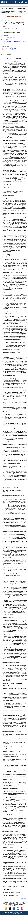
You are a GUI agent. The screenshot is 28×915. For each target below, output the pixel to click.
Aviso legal (5, 903)
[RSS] (6, 909)
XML (14, 48)
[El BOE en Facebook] (14, 909)
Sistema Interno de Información (11, 904)
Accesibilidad (12, 903)
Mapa (23, 902)
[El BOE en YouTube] (22, 909)
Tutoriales (21, 904)
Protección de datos (20, 903)
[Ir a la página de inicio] (4, 2)
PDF (6, 48)
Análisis (9, 54)
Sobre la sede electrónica (14, 902)
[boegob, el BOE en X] (10, 909)
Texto (2, 54)
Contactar (6, 902)
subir (24, 898)
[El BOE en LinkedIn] (18, 909)
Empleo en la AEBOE (14, 905)
